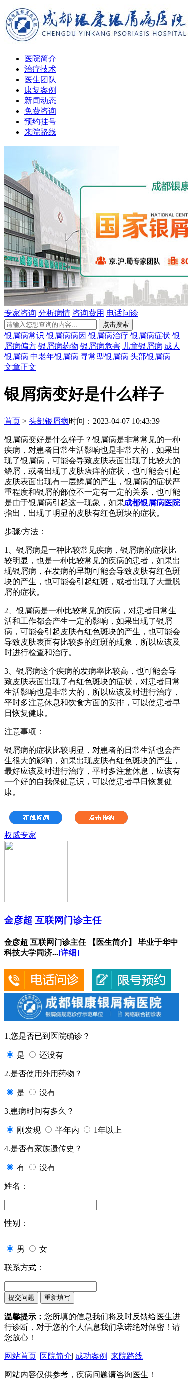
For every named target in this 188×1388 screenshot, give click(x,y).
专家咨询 (20, 313)
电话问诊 (122, 313)
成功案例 (91, 1356)
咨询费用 (88, 313)
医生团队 (40, 79)
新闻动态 (40, 100)
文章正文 (20, 367)
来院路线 (40, 132)
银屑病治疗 (108, 335)
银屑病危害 (100, 346)
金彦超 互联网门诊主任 (53, 920)
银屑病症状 (150, 335)
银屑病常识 (24, 335)
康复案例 (40, 90)
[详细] (68, 952)
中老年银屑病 (54, 356)
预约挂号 (40, 121)
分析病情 (54, 313)
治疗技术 (40, 69)
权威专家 (20, 835)
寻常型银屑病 (104, 356)
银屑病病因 (66, 335)
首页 (12, 421)
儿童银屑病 (142, 346)
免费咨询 (40, 111)
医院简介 (40, 58)
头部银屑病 (150, 356)
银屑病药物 (58, 346)
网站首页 (20, 1356)
